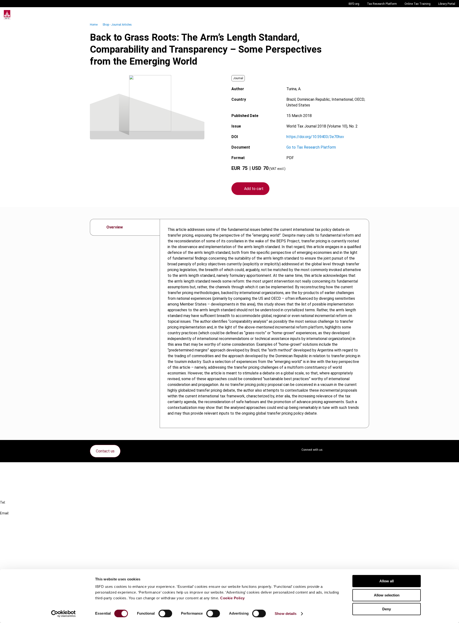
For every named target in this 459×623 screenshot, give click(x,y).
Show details (285, 614)
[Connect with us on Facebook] (365, 450)
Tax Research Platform (382, 4)
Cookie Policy (232, 598)
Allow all (386, 581)
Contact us (105, 451)
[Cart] (441, 15)
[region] (264, 323)
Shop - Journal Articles (117, 24)
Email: (4, 513)
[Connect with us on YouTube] (354, 450)
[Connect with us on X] (331, 450)
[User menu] (450, 15)
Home (94, 24)
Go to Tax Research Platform (311, 147)
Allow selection (386, 595)
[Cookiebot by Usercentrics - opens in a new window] (63, 613)
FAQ (13, 477)
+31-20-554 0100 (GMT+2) (23, 508)
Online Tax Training (417, 4)
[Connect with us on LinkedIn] (342, 450)
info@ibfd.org (11, 518)
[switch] (165, 613)
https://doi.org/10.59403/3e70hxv (315, 136)
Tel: (2, 502)
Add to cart (253, 188)
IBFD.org (354, 4)
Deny (386, 609)
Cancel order (20, 469)
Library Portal (446, 4)
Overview (114, 227)
